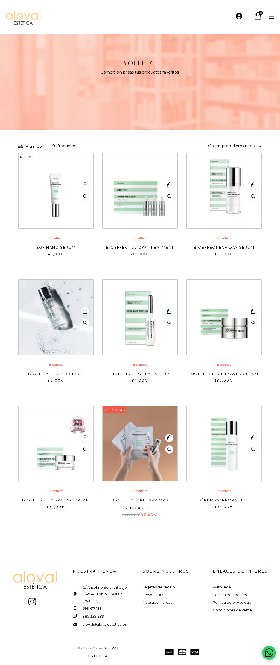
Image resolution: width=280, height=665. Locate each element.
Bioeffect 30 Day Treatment (140, 247)
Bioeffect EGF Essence (56, 373)
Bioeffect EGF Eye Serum (140, 373)
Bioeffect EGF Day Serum (224, 247)
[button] (85, 185)
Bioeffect (56, 238)
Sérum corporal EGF (224, 500)
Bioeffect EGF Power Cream (224, 373)
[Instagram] (32, 601)
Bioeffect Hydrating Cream (56, 500)
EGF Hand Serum (55, 247)
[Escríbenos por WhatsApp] (269, 653)
